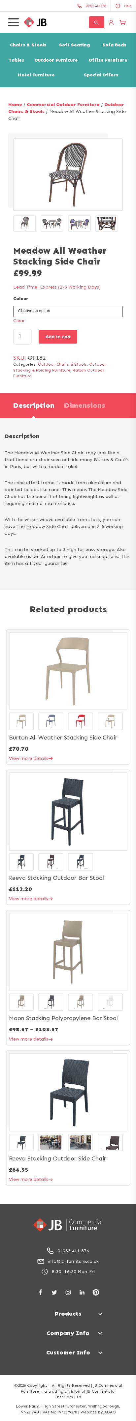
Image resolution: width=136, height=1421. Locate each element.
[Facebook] (40, 1292)
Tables (16, 60)
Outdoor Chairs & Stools (62, 364)
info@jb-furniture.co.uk (73, 1261)
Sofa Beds (114, 45)
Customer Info (68, 1352)
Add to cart (58, 336)
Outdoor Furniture (56, 60)
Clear (19, 320)
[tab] (33, 405)
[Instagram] (68, 1292)
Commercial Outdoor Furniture (63, 104)
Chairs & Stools (28, 45)
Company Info (68, 1333)
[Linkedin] (82, 1292)
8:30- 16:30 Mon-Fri (73, 1271)
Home (15, 104)
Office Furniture (107, 60)
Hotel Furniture (36, 75)
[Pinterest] (95, 1292)
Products (68, 1313)
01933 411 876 (73, 1251)
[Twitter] (54, 1292)
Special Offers (101, 75)
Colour (20, 298)
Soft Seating (74, 45)
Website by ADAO (98, 1412)
